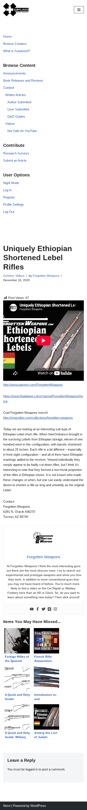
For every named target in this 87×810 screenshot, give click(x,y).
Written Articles (15, 95)
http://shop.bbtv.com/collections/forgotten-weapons (38, 417)
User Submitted (18, 109)
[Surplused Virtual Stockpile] (16, 9)
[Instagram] (55, 609)
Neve (7, 805)
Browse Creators (15, 43)
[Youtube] (32, 609)
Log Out (8, 211)
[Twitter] (43, 609)
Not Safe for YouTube (22, 131)
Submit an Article (14, 160)
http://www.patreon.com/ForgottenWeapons (33, 384)
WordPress (38, 805)
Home (7, 36)
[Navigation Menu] (79, 9)
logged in (32, 769)
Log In (7, 190)
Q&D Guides (16, 116)
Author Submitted (19, 102)
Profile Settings (13, 204)
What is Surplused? (16, 51)
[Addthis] (49, 609)
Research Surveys (16, 153)
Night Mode (11, 183)
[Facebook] (37, 609)
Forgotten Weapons (46, 275)
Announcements (14, 73)
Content (8, 87)
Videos (10, 123)
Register (9, 197)
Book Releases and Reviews (23, 80)
